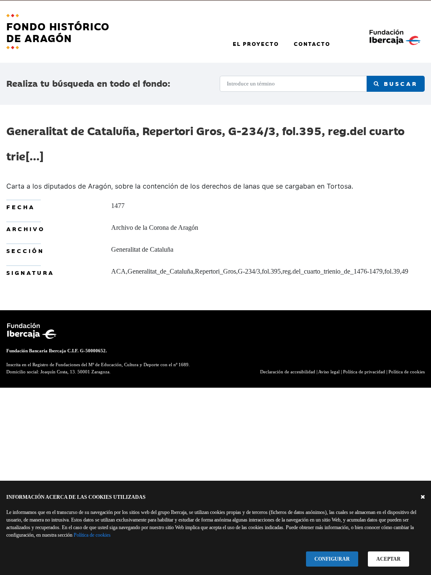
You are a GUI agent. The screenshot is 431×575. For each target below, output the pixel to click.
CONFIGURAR (332, 559)
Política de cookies (92, 535)
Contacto (312, 43)
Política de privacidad (364, 371)
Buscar (399, 83)
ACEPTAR (388, 559)
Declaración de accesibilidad (287, 371)
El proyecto (256, 43)
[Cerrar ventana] (423, 497)
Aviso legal (329, 371)
